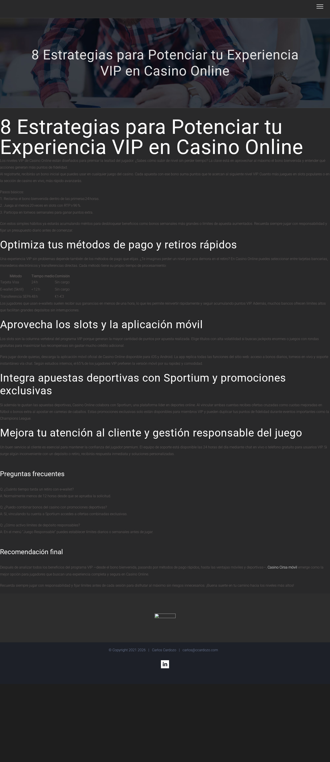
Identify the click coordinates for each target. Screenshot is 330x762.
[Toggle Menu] (320, 6)
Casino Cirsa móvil (282, 567)
